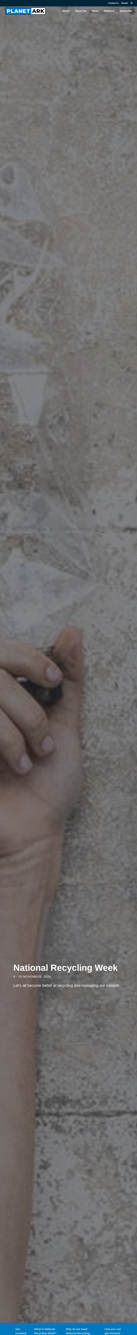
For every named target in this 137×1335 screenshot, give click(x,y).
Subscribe (126, 11)
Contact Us (113, 3)
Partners (109, 11)
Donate (124, 3)
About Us (80, 11)
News (95, 11)
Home (66, 11)
